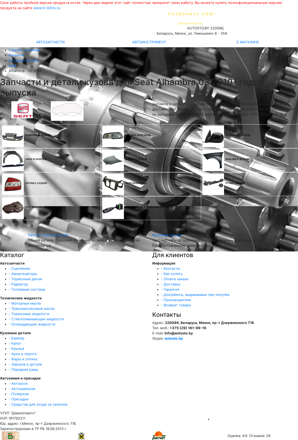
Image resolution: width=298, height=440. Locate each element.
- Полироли (19, 394)
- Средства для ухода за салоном (38, 404)
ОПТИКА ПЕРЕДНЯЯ (138, 135)
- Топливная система (27, 289)
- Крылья (16, 348)
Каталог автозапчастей (48, 235)
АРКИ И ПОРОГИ (35, 159)
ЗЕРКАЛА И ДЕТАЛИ (238, 135)
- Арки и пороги (23, 354)
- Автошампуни (22, 388)
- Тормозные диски (25, 279)
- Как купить (172, 273)
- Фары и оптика (23, 359)
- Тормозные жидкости (29, 314)
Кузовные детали (167, 235)
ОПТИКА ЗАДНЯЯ (36, 183)
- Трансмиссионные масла (32, 308)
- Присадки (19, 399)
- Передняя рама (23, 369)
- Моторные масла (25, 303)
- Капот (15, 343)
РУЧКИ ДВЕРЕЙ (235, 183)
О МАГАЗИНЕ (247, 42)
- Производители (176, 300)
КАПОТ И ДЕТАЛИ (136, 159)
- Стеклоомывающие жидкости (36, 319)
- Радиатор (18, 284)
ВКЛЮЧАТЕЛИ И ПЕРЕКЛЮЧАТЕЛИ (147, 207)
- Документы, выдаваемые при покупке (195, 294)
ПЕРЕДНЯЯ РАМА (136, 183)
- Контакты (170, 268)
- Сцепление (19, 268)
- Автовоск (18, 383)
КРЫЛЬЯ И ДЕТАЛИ (237, 159)
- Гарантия (170, 289)
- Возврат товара (176, 305)
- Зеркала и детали (25, 364)
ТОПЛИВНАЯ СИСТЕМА (40, 207)
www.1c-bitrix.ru (46, 8)
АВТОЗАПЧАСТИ (50, 42)
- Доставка (170, 284)
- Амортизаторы (23, 273)
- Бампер (16, 338)
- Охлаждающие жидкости (32, 324)
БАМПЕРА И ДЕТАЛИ (38, 135)
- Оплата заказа (174, 279)
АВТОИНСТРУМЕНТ (149, 42)
